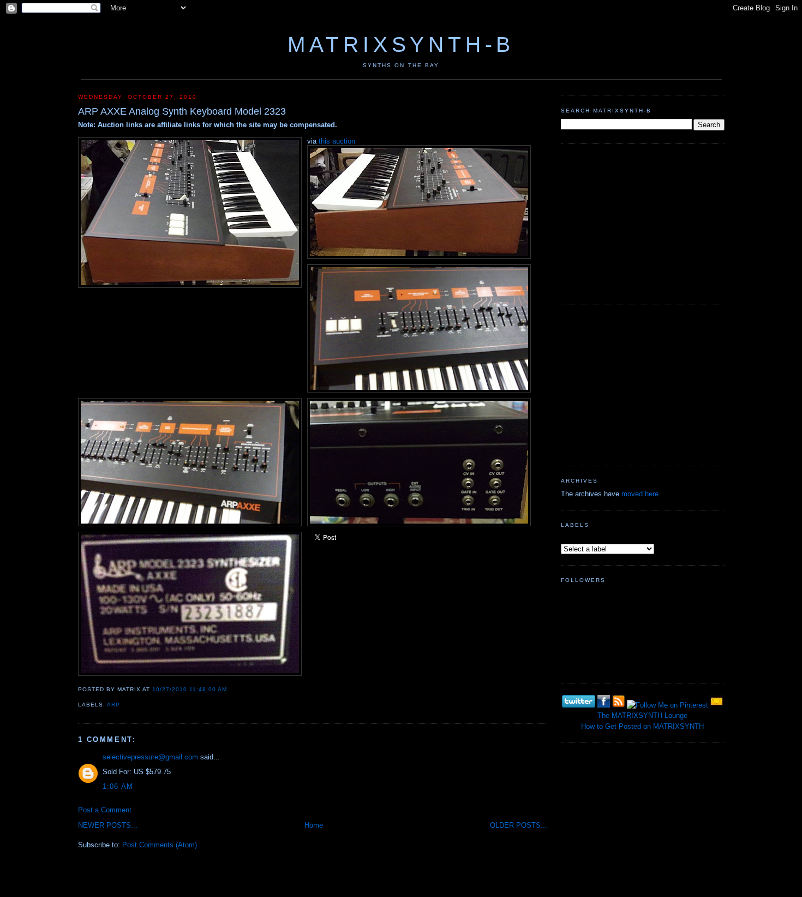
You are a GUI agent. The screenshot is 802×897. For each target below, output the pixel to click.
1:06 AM (118, 786)
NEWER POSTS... (107, 825)
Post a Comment (104, 810)
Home (313, 825)
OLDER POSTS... (518, 825)
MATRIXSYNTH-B (401, 44)
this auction (337, 141)
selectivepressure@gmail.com (150, 757)
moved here (640, 494)
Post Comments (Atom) (159, 845)
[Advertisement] (643, 223)
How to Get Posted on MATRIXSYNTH (642, 726)
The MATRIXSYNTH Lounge (642, 715)
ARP (113, 705)
